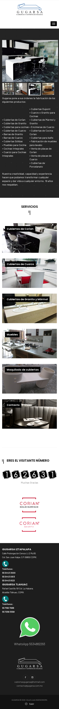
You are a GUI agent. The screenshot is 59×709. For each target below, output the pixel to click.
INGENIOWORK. (42, 700)
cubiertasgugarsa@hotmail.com (29, 682)
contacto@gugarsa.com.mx (30, 685)
